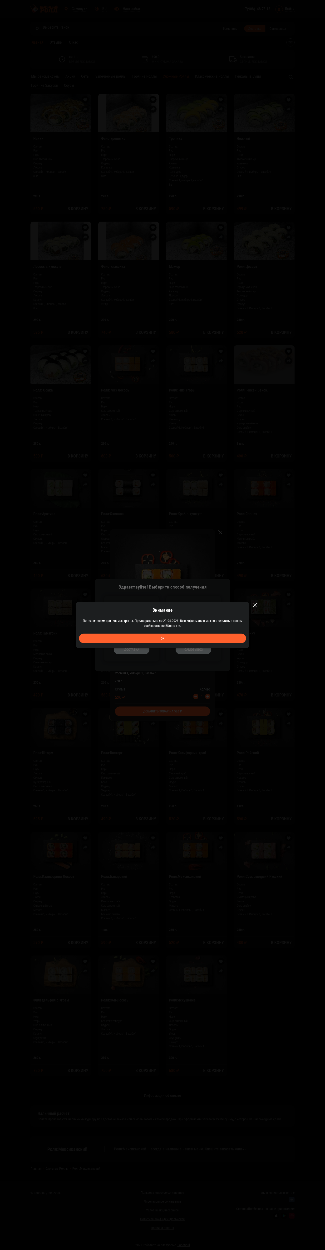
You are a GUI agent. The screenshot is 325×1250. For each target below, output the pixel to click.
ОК (162, 638)
